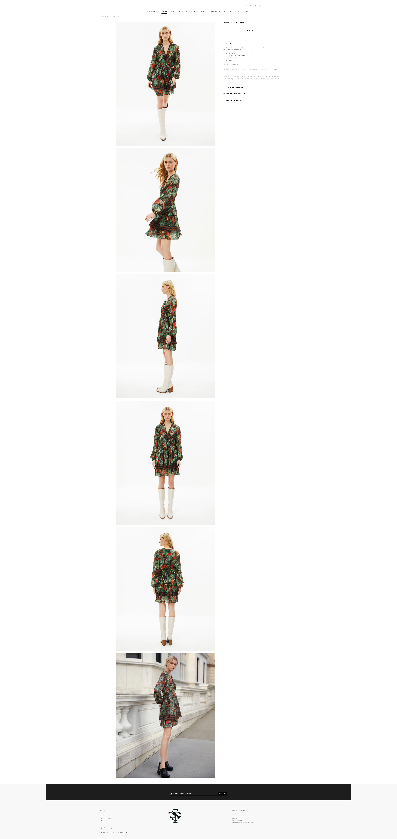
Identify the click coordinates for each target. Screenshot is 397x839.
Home (102, 16)
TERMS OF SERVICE (237, 820)
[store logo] (198, 5)
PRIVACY (103, 816)
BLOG (102, 820)
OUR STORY (103, 814)
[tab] (252, 43)
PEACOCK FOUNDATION (107, 818)
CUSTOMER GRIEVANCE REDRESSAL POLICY (243, 822)
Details (229, 43)
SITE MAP (103, 822)
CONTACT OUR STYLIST (235, 87)
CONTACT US (235, 818)
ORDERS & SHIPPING (237, 814)
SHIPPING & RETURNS (234, 100)
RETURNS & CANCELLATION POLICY (241, 816)
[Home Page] (175, 816)
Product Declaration (235, 93)
